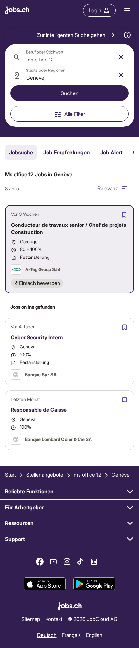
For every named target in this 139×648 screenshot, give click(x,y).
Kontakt (53, 619)
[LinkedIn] (94, 561)
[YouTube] (53, 561)
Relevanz (107, 188)
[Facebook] (40, 561)
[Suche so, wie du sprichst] (127, 34)
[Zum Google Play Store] (94, 583)
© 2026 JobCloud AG (93, 619)
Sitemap (30, 619)
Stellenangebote (44, 474)
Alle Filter (74, 114)
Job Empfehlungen (66, 152)
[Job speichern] (124, 215)
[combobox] (69, 57)
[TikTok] (80, 561)
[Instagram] (67, 561)
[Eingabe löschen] (120, 56)
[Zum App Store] (45, 583)
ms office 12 (87, 474)
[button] (76, 34)
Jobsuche (21, 152)
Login (95, 10)
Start (10, 474)
